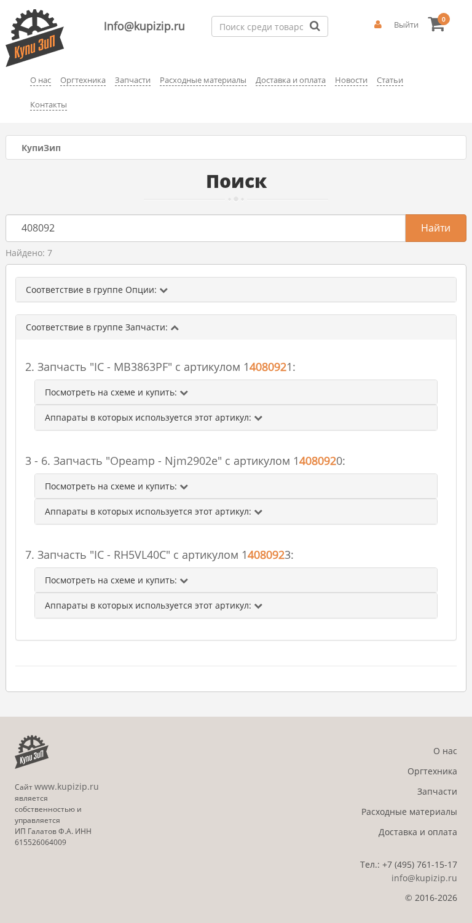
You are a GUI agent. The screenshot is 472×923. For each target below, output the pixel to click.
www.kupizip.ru (66, 786)
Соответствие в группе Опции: (92, 289)
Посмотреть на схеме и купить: (112, 392)
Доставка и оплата (418, 832)
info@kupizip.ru (424, 878)
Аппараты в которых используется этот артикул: (149, 417)
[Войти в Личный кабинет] (378, 24)
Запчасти (437, 791)
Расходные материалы (409, 811)
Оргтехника (432, 771)
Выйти (406, 24)
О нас (445, 751)
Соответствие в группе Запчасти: (98, 327)
